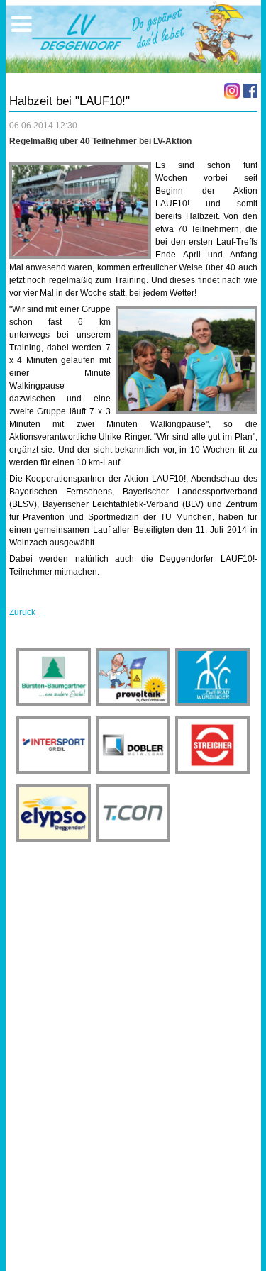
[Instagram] (232, 91)
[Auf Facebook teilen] (250, 91)
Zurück (22, 612)
